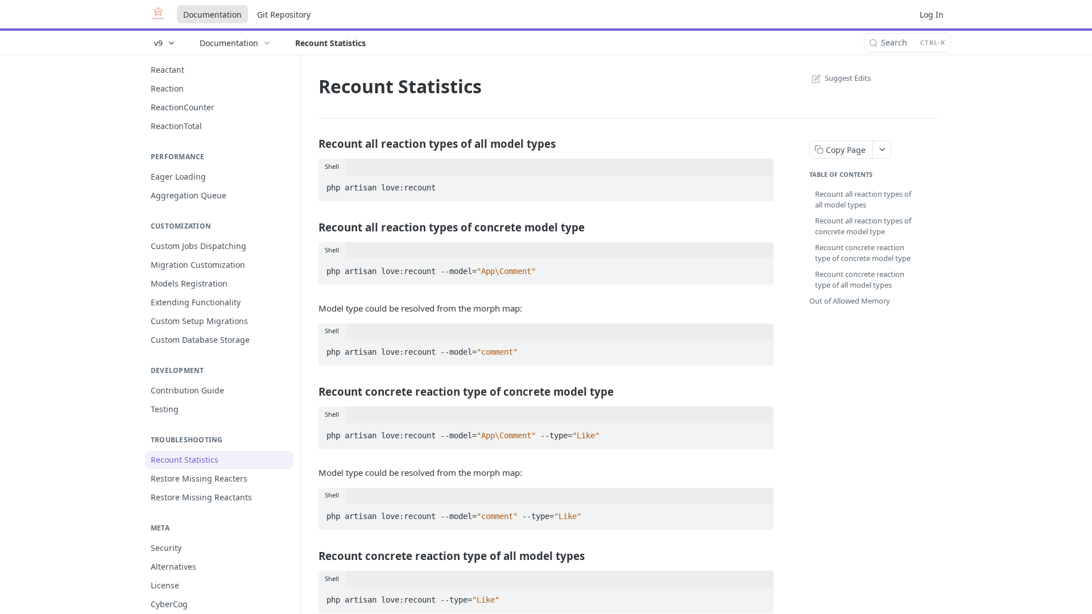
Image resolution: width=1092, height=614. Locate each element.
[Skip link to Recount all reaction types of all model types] (311, 144)
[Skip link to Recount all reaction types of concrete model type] (311, 227)
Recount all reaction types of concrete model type (863, 226)
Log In (932, 14)
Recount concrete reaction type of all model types (859, 280)
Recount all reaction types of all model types (863, 199)
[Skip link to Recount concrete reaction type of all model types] (311, 556)
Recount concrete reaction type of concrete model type (863, 253)
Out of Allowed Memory (849, 301)
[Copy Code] (760, 184)
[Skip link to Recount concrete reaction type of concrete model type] (311, 391)
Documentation (212, 14)
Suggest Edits (848, 78)
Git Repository (284, 14)
